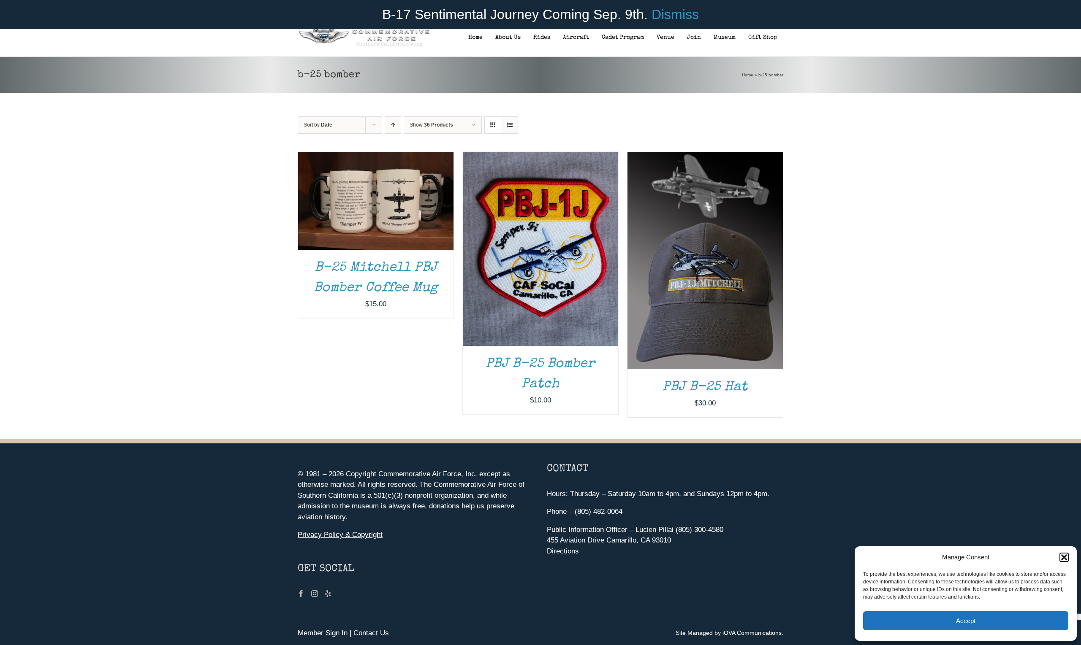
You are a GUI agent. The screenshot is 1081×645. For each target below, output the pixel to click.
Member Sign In (323, 633)
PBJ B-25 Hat (705, 387)
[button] (1064, 557)
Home (747, 75)
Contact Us (371, 633)
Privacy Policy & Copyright (340, 535)
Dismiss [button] (675, 14)
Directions (563, 551)
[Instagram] (314, 593)
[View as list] (509, 125)
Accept (965, 620)
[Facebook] (301, 593)
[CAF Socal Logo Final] (364, 31)
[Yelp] (328, 593)
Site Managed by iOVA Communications (729, 632)
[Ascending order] (393, 125)
